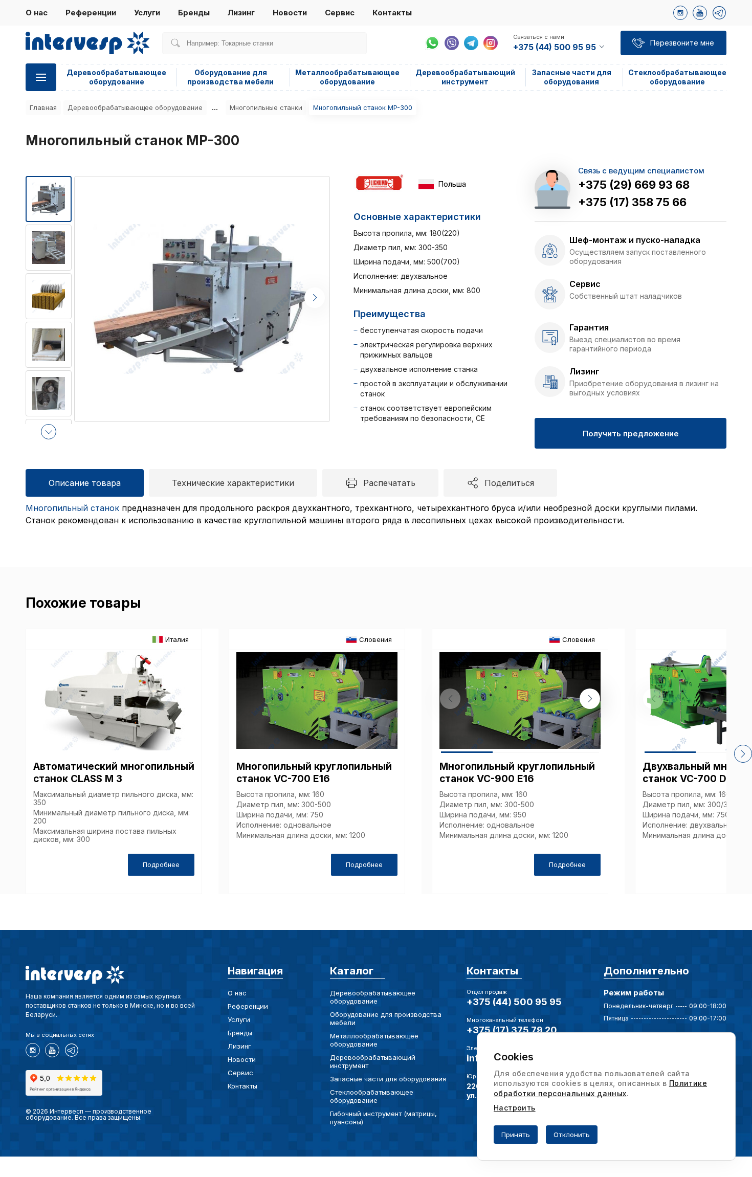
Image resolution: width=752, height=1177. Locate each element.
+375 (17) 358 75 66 (632, 202)
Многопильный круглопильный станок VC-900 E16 (517, 773)
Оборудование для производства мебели (230, 77)
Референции (90, 12)
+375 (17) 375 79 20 (512, 1030)
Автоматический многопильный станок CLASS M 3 (113, 773)
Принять (515, 1134)
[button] (48, 431)
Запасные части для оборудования (571, 77)
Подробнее (161, 864)
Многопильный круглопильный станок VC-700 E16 (314, 773)
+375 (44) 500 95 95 (514, 1001)
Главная (43, 107)
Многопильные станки (266, 107)
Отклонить (572, 1134)
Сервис (340, 12)
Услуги (147, 12)
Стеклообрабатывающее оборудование (677, 77)
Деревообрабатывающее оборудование (116, 77)
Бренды (194, 12)
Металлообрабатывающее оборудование (347, 77)
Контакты (392, 12)
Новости (290, 12)
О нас (37, 12)
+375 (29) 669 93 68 (634, 184)
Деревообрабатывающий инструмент (465, 77)
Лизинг (241, 12)
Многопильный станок (72, 508)
